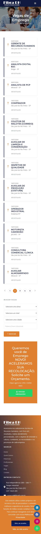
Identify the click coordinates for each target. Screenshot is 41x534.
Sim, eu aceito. (20, 523)
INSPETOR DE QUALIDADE (18, 166)
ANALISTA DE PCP (20, 85)
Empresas (7, 459)
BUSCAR (12, 334)
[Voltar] (5, 291)
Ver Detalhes (16, 53)
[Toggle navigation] (35, 3)
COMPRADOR (18, 103)
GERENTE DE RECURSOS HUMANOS (23, 44)
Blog (5, 469)
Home (12, 23)
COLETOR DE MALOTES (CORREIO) (22, 122)
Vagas (6, 466)
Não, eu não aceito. (20, 529)
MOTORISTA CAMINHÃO (17, 230)
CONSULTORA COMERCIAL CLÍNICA (22, 251)
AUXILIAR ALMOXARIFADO (19, 272)
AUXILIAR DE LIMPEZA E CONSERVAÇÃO (19, 144)
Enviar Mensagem (20, 393)
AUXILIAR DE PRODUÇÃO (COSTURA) (18, 188)
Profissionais (8, 462)
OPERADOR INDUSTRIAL (17, 210)
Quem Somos (8, 455)
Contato (6, 472)
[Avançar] (35, 291)
